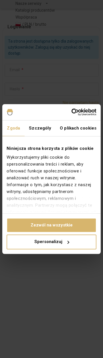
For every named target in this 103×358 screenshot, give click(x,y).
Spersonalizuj (48, 241)
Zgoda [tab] (13, 128)
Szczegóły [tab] (40, 128)
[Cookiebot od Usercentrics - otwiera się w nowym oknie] (72, 112)
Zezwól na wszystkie (52, 225)
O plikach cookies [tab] (78, 128)
